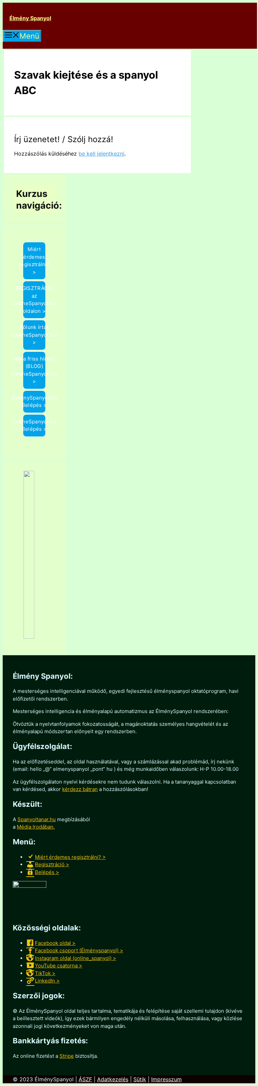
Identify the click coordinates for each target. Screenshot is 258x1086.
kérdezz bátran (80, 789)
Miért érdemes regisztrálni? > (34, 260)
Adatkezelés (112, 1079)
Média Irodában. (36, 827)
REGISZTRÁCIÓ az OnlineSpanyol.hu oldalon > (34, 299)
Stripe (66, 1056)
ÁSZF (85, 1079)
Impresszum (166, 1079)
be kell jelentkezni (101, 153)
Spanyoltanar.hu (36, 819)
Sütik (139, 1079)
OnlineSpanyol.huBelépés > (34, 425)
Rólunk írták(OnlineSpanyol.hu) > (34, 334)
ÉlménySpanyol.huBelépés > (34, 401)
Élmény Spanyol (30, 18)
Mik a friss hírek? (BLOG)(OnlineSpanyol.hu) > (34, 370)
